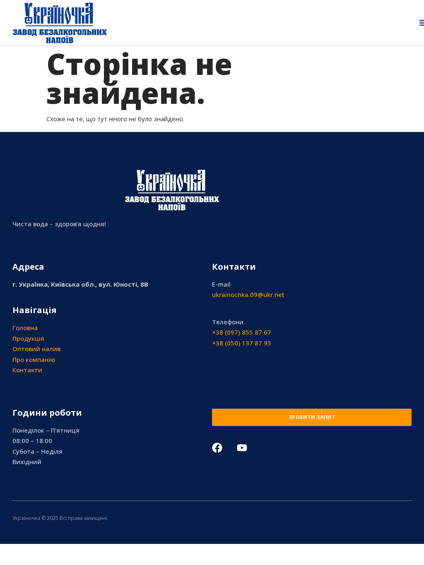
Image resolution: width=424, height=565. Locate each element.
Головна (25, 327)
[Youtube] (242, 448)
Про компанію (33, 359)
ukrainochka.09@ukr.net (248, 294)
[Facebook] (217, 448)
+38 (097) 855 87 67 (241, 332)
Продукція (28, 338)
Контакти (27, 370)
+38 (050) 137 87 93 (241, 343)
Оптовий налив (36, 349)
